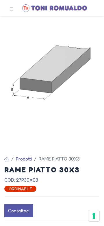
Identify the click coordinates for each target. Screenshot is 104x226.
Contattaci (18, 211)
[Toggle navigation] (11, 8)
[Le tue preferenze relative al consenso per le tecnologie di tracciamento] (93, 215)
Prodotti (24, 159)
